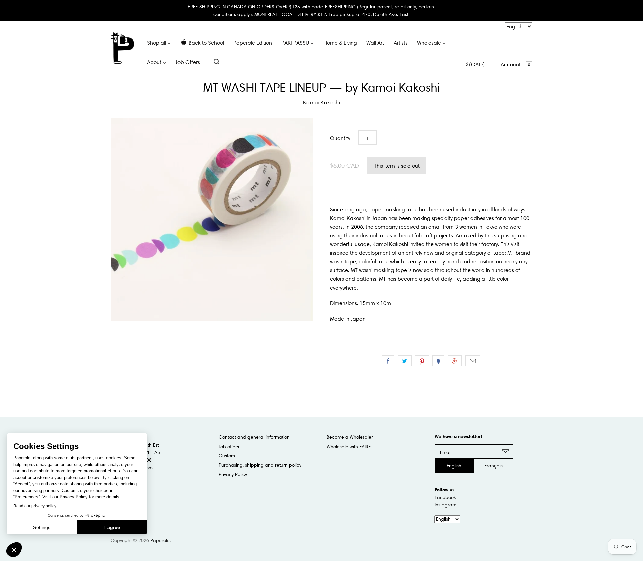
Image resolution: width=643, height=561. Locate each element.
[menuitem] (158, 42)
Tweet (405, 360)
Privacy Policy (233, 474)
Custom (227, 456)
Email (472, 360)
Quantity (340, 138)
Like (388, 360)
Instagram (445, 505)
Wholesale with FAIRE (349, 447)
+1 (455, 360)
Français (493, 466)
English (454, 466)
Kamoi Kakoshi (321, 102)
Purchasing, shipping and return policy (260, 465)
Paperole (160, 540)
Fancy (438, 360)
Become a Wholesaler (350, 437)
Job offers (229, 447)
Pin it (422, 360)
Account (511, 64)
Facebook (445, 497)
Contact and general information (254, 437)
